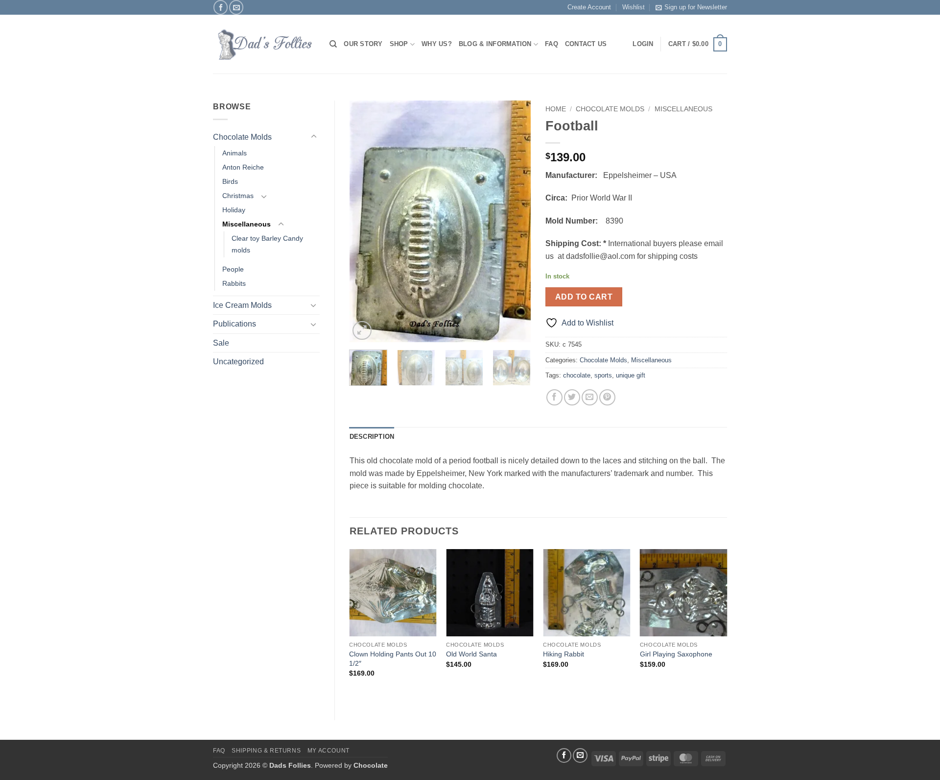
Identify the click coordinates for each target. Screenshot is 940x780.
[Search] (333, 44)
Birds (230, 181)
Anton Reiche (243, 167)
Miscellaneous (246, 224)
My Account (328, 750)
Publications (234, 324)
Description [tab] (372, 436)
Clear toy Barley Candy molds (267, 243)
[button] (697, 44)
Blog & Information (495, 44)
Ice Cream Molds (242, 305)
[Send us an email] (236, 7)
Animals (234, 153)
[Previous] (365, 222)
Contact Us (586, 44)
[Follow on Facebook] (220, 7)
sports (603, 375)
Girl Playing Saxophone (676, 654)
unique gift (630, 375)
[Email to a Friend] (590, 397)
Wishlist (633, 7)
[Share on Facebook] (554, 397)
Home (555, 109)
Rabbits (234, 283)
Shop (399, 44)
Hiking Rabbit (563, 654)
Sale (221, 343)
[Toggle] (314, 137)
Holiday (233, 210)
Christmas (238, 196)
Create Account (589, 7)
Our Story (363, 44)
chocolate (576, 375)
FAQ (551, 44)
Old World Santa (471, 654)
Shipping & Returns (266, 750)
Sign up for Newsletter (695, 7)
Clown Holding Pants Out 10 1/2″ (392, 658)
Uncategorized (238, 361)
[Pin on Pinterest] (607, 397)
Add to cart (583, 297)
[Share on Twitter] (572, 397)
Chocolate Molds (242, 137)
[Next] (515, 222)
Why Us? (437, 44)
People (233, 269)
